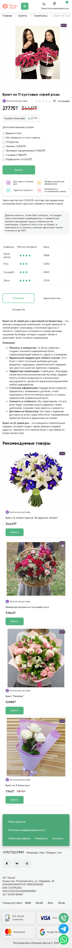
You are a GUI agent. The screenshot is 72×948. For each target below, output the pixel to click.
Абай (28, 902)
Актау (61, 902)
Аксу (50, 902)
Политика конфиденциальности (26, 830)
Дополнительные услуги (18, 127)
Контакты (58, 838)
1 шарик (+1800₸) (16, 155)
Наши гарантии (17, 821)
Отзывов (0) (18, 309)
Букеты (23, 15)
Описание (18, 298)
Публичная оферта (19, 838)
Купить (19, 169)
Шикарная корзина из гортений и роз (27, 607)
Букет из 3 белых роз (18, 785)
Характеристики (52, 298)
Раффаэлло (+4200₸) (19, 159)
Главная (7, 15)
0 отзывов (63, 101)
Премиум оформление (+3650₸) (25, 150)
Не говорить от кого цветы (23, 137)
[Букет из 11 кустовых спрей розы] (37, 52)
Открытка (12, 142)
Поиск (44, 8)
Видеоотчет (14, 133)
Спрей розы (40, 15)
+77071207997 (13, 852)
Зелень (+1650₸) (16, 146)
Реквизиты (41, 838)
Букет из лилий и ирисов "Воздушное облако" (32, 518)
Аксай (39, 902)
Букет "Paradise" (15, 696)
